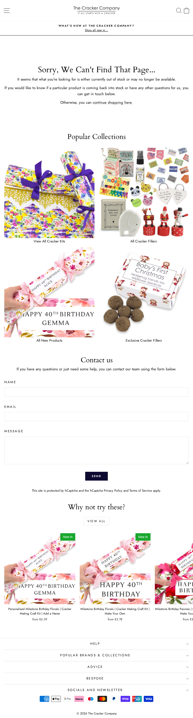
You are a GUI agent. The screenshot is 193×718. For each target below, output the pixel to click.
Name (10, 382)
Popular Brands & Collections (95, 655)
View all (96, 521)
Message (13, 431)
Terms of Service (140, 490)
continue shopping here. (113, 102)
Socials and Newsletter (95, 690)
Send (97, 476)
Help (95, 643)
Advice (95, 666)
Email (10, 406)
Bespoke (95, 678)
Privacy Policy (113, 490)
